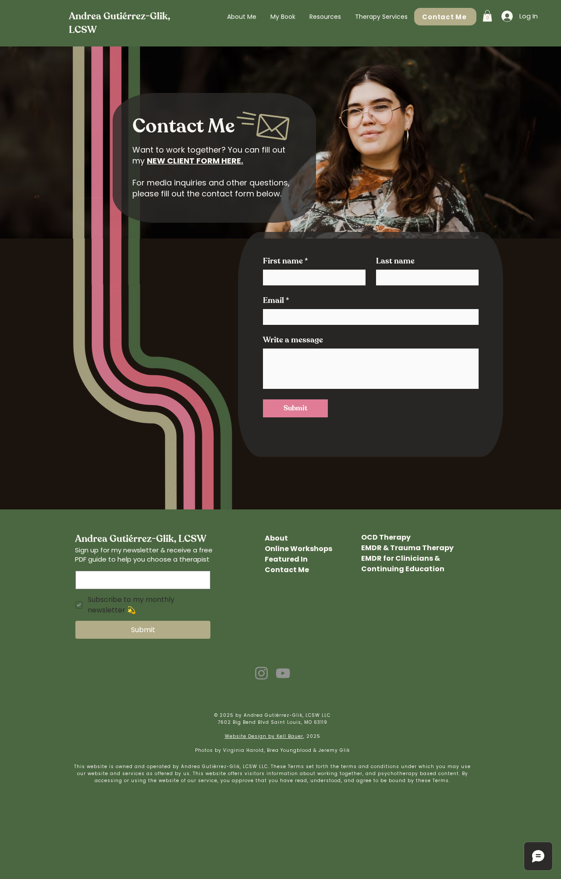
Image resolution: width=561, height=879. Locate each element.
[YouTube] (282, 673)
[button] (325, 17)
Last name (395, 261)
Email (276, 301)
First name (285, 261)
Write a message (293, 340)
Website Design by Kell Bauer (264, 736)
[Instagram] (261, 673)
